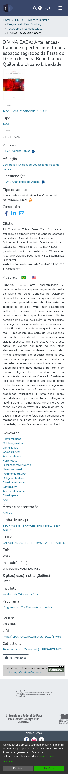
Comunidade (10, 448)
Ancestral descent (14, 491)
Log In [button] (47, 8)
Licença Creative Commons (26, 673)
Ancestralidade (12, 456)
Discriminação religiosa (17, 465)
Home (7, 20)
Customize (8, 761)
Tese (6, 124)
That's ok (49, 768)
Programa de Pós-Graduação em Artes (27, 607)
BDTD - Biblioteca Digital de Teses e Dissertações (33, 20)
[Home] (8, 8)
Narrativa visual (12, 469)
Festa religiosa (12, 439)
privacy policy (46, 756)
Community (10, 487)
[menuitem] (40, 8)
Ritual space (10, 495)
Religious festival (13, 478)
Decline (17, 768)
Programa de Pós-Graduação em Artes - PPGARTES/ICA (25, 24)
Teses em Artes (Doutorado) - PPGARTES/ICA (25, 29)
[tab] (23, 277)
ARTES (7, 513)
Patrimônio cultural (14, 474)
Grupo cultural (11, 452)
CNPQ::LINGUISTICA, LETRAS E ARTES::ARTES (34, 543)
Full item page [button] (17, 658)
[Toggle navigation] (60, 8)
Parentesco (10, 461)
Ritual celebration (14, 482)
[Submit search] (34, 8)
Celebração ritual (13, 443)
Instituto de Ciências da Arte (20, 594)
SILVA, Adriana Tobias (17, 151)
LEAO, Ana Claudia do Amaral (22, 182)
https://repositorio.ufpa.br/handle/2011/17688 (32, 637)
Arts (5, 500)
